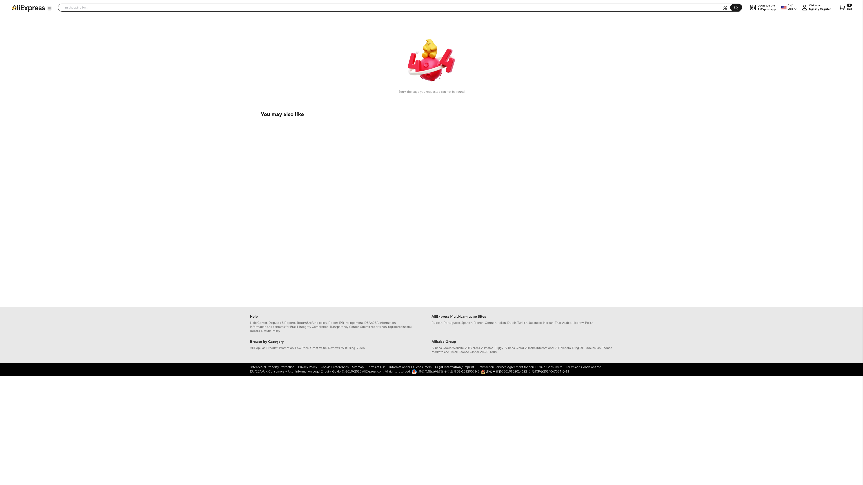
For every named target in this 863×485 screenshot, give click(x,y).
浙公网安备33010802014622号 (507, 372)
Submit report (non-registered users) (386, 327)
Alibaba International (539, 348)
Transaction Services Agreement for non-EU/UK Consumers (520, 367)
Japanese (535, 323)
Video (360, 348)
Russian (437, 323)
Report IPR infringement (345, 323)
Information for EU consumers (410, 367)
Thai (558, 323)
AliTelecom (563, 348)
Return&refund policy (312, 323)
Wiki (344, 348)
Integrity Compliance (313, 327)
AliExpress (472, 348)
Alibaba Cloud (514, 348)
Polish (589, 323)
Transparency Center (344, 327)
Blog (352, 348)
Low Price (302, 348)
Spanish (466, 323)
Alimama (487, 348)
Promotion (286, 348)
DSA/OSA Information (380, 323)
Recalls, (255, 331)
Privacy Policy (307, 367)
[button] (49, 8)
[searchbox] (391, 7)
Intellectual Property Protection (272, 367)
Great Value (318, 348)
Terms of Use (376, 367)
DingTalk (578, 348)
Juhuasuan (593, 348)
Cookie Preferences (335, 367)
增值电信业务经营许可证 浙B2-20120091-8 (448, 372)
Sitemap (358, 367)
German (490, 323)
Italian (502, 323)
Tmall (454, 352)
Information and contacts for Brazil (274, 327)
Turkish (522, 323)
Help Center (258, 323)
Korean (548, 323)
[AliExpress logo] (28, 7)
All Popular (257, 348)
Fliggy (499, 348)
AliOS (484, 352)
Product (272, 348)
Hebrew (578, 323)
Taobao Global (469, 352)
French (478, 323)
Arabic (566, 323)
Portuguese (452, 323)
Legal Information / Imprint (454, 367)
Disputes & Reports (282, 323)
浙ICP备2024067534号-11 (550, 372)
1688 (493, 352)
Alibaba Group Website (448, 348)
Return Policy (270, 331)
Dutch (511, 323)
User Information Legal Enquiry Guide (314, 372)
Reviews (334, 348)
